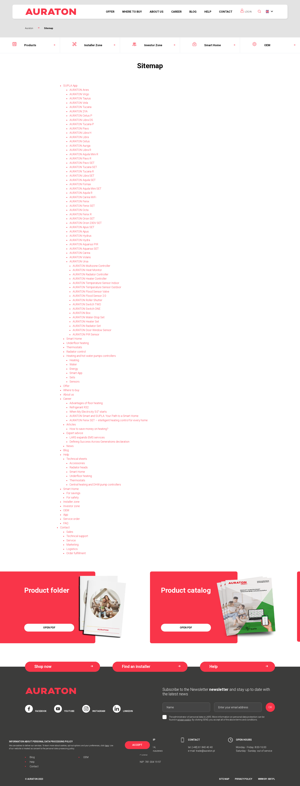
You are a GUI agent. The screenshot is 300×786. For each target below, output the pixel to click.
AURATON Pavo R (80, 158)
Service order (71, 518)
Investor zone (71, 506)
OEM (66, 510)
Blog (193, 11)
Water (73, 364)
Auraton (29, 28)
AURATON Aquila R (81, 192)
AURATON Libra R (80, 149)
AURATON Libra (79, 137)
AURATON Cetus (80, 141)
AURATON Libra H (80, 132)
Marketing (72, 544)
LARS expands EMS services (87, 437)
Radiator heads (79, 467)
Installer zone (71, 501)
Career (176, 11)
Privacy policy (243, 779)
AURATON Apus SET (82, 227)
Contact (225, 11)
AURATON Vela (79, 102)
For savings (73, 493)
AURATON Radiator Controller (90, 274)
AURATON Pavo (79, 128)
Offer (110, 11)
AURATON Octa (79, 210)
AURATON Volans (80, 257)
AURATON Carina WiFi (83, 197)
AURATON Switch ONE (86, 308)
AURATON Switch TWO (87, 304)
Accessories (77, 463)
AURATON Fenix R (81, 214)
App (65, 514)
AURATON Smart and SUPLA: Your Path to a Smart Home (104, 415)
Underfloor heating (77, 343)
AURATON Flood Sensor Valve (91, 291)
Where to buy (132, 11)
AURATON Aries (79, 89)
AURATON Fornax (80, 184)
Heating (74, 360)
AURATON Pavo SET (82, 162)
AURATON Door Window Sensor (92, 330)
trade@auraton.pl (205, 750)
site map (224, 779)
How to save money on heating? (89, 428)
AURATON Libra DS (81, 120)
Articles (71, 424)
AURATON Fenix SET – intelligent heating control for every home (109, 420)
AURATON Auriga (80, 145)
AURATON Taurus (80, 98)
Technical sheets (76, 458)
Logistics (72, 549)
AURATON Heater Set (86, 321)
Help (207, 11)
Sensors (75, 381)
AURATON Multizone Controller (91, 265)
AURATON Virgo (79, 94)
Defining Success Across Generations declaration (99, 441)
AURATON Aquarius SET (84, 248)
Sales (69, 531)
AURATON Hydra (80, 240)
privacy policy (184, 719)
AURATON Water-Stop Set (89, 317)
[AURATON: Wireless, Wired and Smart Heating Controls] (51, 11)
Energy (74, 368)
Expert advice (74, 433)
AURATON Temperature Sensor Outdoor (97, 287)
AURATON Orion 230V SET (86, 223)
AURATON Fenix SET (82, 205)
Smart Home (74, 338)
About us (156, 11)
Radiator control (76, 351)
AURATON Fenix (79, 201)
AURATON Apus (79, 231)
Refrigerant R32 (79, 407)
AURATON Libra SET (82, 175)
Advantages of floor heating (86, 403)
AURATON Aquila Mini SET (85, 188)
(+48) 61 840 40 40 (202, 747)
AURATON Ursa (79, 261)
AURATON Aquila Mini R (84, 154)
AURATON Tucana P (82, 124)
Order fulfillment (76, 553)
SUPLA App (70, 85)
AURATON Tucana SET (83, 167)
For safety (72, 497)
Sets (72, 377)
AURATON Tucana (80, 107)
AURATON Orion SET (82, 218)
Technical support (77, 536)
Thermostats (74, 347)
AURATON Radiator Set (87, 325)
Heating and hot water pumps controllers (91, 355)
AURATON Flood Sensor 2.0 (89, 295)
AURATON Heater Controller (90, 278)
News (70, 446)
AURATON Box (81, 313)
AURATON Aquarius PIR (84, 244)
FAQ (65, 523)
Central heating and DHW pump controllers (95, 484)
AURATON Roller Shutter (87, 300)
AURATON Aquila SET (83, 180)
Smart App (76, 373)
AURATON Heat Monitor (87, 270)
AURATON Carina (80, 252)
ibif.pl (271, 779)
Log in (248, 11)
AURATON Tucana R (82, 171)
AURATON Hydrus (80, 235)
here (107, 745)
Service (71, 540)
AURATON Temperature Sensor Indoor (96, 283)
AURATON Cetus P (81, 115)
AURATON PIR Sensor (86, 334)
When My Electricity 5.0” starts (88, 411)
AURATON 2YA (79, 111)
